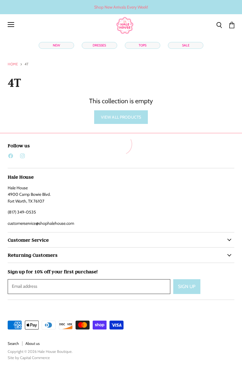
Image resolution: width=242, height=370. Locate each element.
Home (13, 64)
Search (13, 343)
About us (32, 343)
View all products (121, 117)
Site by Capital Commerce (29, 357)
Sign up (187, 286)
